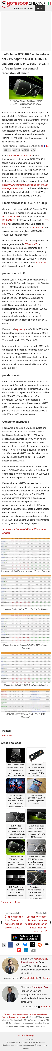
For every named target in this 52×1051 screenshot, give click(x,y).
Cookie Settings (26, 1035)
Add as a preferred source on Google (29, 937)
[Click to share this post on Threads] (18, 945)
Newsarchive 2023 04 (16, 1017)
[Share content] (4, 945)
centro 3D (7, 735)
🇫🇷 (45, 145)
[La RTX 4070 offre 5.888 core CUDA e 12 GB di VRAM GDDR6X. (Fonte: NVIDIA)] (26, 87)
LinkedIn (45, 978)
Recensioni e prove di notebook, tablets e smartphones (25, 1014)
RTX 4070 (40, 262)
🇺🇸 (42, 145)
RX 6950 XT (31, 244)
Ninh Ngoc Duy (40, 987)
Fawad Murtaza (29, 962)
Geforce (25, 149)
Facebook (45, 1006)
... (49, 8)
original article (40, 958)
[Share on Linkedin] (26, 950)
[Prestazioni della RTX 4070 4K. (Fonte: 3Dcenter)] (26, 667)
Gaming (16, 149)
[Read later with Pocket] (47, 944)
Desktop (7, 149)
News (40, 8)
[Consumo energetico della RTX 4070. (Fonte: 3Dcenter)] (25, 700)
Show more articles (10, 902)
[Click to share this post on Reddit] (39, 944)
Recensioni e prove (23, 8)
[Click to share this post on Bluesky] (25, 945)
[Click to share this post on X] (32, 944)
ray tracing (20, 329)
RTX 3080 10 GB (10, 216)
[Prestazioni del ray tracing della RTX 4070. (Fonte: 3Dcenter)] (25, 628)
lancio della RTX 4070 (20, 155)
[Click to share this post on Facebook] (10, 945)
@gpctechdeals (30, 978)
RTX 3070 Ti (8, 220)
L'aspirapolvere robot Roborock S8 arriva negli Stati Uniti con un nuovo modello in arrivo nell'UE (36, 924)
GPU (33, 149)
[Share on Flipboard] (18, 950)
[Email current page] (33, 950)
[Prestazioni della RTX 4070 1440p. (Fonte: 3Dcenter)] (26, 591)
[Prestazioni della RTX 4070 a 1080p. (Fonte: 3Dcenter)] (25, 554)
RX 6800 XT (39, 227)
